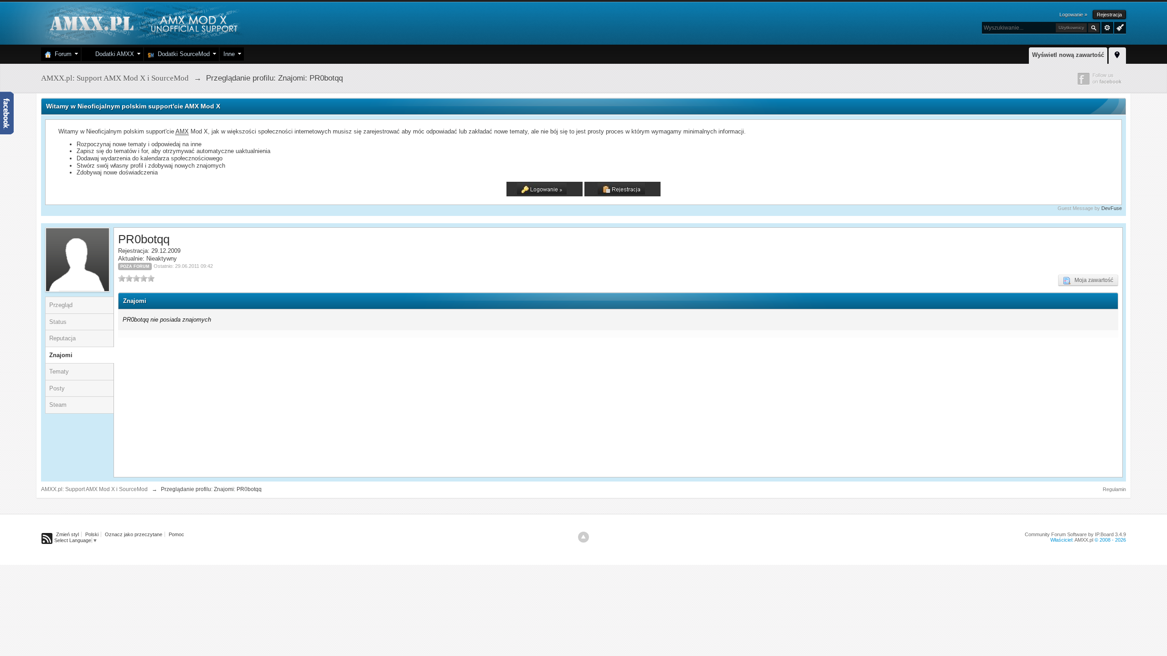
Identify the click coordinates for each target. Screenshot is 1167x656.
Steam (58, 404)
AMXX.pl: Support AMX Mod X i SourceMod (94, 489)
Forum (61, 54)
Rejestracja (1109, 14)
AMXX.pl (1083, 540)
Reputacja (62, 338)
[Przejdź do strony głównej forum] (142, 22)
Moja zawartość (1091, 280)
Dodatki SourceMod (182, 54)
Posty (57, 388)
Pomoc (176, 534)
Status (58, 321)
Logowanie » (1073, 14)
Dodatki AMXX (113, 54)
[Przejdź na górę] (583, 537)
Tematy (59, 371)
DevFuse (1111, 208)
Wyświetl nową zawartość (1068, 54)
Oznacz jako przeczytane (133, 534)
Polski (91, 534)
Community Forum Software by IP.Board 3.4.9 (1075, 534)
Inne (229, 54)
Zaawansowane (1107, 28)
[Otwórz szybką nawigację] (1117, 54)
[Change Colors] (1119, 27)
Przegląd (60, 305)
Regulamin (1114, 489)
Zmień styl (67, 534)
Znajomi (60, 355)
